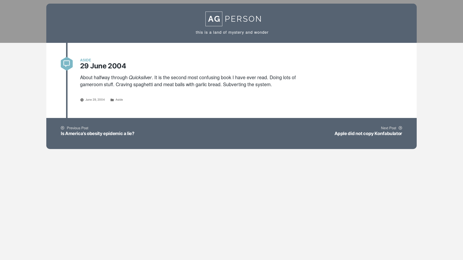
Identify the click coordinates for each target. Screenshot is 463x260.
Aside (119, 99)
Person (235, 19)
